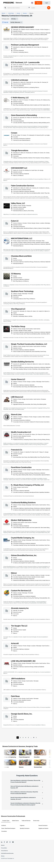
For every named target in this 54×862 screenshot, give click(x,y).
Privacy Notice (4, 847)
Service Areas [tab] (36, 820)
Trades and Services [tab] (26, 820)
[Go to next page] (36, 737)
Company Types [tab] (5, 820)
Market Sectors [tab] (15, 820)
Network (19, 2)
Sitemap (2, 856)
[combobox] (38, 8)
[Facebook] (4, 842)
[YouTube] (13, 842)
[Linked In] (1, 842)
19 (33, 737)
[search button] (48, 7)
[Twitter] (7, 842)
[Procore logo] (8, 3)
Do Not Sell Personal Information (7, 853)
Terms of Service (4, 850)
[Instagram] (10, 842)
